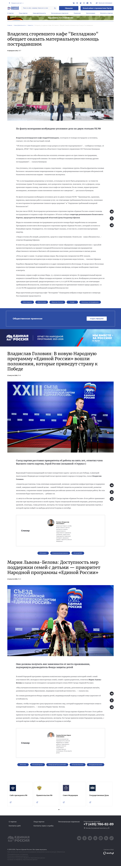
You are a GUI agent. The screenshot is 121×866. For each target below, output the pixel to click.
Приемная (77, 13)
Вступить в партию (106, 13)
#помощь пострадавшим (90, 302)
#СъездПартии (37, 764)
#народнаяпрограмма (60, 553)
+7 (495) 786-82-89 (99, 824)
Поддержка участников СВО (60, 18)
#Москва (23, 764)
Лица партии (23, 13)
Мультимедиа (90, 13)
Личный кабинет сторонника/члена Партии (97, 8)
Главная (9, 25)
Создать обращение (96, 319)
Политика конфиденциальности (18, 856)
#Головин (43, 553)
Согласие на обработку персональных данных (22, 859)
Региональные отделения (59, 13)
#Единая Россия (57, 302)
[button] (60, 809)
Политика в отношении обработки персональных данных (26, 858)
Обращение (69, 8)
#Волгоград (42, 302)
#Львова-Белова (77, 764)
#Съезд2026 (78, 553)
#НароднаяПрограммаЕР (57, 764)
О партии (10, 13)
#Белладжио (27, 302)
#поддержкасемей (95, 764)
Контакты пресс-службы (43, 826)
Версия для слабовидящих (105, 3)
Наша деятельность (39, 13)
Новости (30, 25)
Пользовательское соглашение (17, 854)
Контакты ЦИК (15, 826)
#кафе (72, 302)
